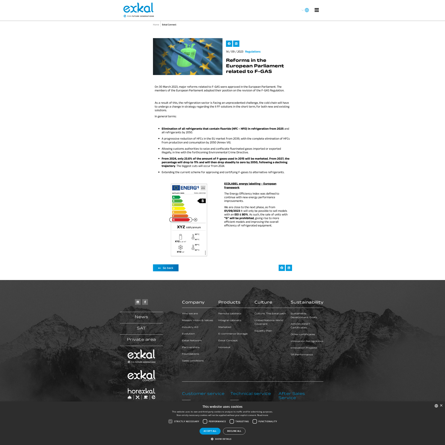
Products (229, 302)
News (141, 317)
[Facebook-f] (145, 302)
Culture (263, 302)
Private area (141, 340)
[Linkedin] (138, 302)
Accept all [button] (210, 431)
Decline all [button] (234, 431)
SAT (141, 328)
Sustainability (307, 302)
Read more (262, 415)
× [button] (441, 405)
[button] (229, 44)
